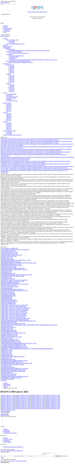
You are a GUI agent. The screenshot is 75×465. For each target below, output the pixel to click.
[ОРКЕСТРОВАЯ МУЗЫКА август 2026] (11, 255)
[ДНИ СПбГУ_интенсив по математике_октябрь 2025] (14, 309)
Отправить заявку (5, 462)
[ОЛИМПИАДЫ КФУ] (6, 298)
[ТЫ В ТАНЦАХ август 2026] (8, 266)
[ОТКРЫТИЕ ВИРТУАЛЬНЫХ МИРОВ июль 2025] (14, 360)
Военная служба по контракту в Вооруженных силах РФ (15, 159)
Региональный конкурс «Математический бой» (18, 61)
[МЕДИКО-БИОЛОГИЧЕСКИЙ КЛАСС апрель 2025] (14, 368)
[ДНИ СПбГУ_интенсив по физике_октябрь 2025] (13, 306)
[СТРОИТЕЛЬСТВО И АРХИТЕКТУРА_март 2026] (14, 290)
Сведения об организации (10, 433)
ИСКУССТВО (10, 65)
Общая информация (11, 94)
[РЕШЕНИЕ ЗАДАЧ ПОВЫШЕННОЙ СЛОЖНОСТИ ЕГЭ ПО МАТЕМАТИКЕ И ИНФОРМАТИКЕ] (27, 348)
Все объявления (4, 171)
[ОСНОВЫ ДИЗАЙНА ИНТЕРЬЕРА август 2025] (13, 346)
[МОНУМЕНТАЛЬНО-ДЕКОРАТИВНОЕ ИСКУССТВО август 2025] (18, 343)
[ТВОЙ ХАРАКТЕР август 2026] (9, 252)
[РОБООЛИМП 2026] (6, 297)
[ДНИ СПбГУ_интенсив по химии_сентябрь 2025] (13, 311)
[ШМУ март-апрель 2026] (7, 291)
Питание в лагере (8, 439)
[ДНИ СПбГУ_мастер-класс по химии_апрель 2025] (14, 315)
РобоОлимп (12, 58)
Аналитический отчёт (11, 100)
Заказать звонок (4, 413)
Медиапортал (7, 31)
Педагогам (12, 42)
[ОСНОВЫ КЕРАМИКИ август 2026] (10, 261)
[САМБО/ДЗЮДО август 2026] (9, 256)
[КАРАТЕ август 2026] (6, 257)
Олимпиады (9, 54)
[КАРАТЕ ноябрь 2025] (7, 328)
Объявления (7, 430)
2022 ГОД (11, 71)
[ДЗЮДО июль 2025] (6, 352)
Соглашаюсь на (14, 460)
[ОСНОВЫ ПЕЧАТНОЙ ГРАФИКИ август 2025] (13, 344)
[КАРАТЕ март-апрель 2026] (8, 294)
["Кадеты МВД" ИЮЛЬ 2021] (8, 251)
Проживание (7, 440)
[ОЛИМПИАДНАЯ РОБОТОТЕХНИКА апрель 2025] (14, 376)
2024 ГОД (11, 69)
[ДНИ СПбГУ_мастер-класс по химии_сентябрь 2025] (14, 310)
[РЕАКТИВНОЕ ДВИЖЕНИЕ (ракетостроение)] (13, 371)
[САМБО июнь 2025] (6, 365)
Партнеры (8, 99)
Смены (5, 429)
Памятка (6, 438)
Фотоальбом (4, 380)
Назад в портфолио (5, 411)
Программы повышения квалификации (13, 446)
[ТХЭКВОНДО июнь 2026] (8, 278)
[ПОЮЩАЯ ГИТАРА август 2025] (9, 339)
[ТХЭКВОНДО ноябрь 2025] (8, 327)
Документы (9, 95)
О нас (5, 32)
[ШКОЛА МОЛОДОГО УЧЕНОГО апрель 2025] (13, 369)
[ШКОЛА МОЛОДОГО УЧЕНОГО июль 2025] (13, 356)
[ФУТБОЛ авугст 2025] (7, 338)
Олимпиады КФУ (13, 57)
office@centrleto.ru (5, 2)
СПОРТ (8, 83)
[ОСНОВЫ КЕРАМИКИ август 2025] (10, 340)
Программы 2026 (8, 28)
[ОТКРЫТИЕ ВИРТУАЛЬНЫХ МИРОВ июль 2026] (14, 269)
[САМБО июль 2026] (6, 272)
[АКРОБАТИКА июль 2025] (8, 359)
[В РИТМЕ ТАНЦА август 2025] (9, 335)
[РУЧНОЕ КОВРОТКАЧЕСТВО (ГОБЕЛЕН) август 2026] (15, 260)
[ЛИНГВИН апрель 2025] (7, 379)
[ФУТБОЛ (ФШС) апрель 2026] (9, 285)
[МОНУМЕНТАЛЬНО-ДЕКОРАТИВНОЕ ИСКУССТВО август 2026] (18, 262)
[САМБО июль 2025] (6, 358)
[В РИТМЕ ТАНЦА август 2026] (9, 253)
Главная (5, 25)
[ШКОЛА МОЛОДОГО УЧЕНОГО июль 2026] (13, 268)
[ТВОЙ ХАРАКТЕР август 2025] (9, 334)
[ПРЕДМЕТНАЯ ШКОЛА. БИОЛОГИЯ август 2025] (14, 347)
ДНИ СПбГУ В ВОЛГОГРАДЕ (14, 51)
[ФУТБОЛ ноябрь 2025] (7, 326)
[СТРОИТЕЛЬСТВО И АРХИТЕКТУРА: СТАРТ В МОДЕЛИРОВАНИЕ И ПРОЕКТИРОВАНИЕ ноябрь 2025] (29, 325)
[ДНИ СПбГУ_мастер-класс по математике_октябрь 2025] (15, 307)
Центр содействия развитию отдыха (15, 43)
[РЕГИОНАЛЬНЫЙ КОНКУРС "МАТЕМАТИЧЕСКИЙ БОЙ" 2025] (18, 321)
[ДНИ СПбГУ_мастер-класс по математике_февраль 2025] (15, 318)
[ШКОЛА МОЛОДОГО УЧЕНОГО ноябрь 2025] (13, 323)
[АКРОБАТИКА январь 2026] (8, 299)
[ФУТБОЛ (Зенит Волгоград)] (8, 375)
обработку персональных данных (18, 460)
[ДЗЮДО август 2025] (6, 351)
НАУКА (8, 74)
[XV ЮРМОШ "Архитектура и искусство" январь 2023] (15, 249)
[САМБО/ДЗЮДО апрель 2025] (9, 373)
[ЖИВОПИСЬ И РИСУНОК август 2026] (11, 265)
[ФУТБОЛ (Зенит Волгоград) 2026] (10, 286)
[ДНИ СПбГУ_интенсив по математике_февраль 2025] (15, 319)
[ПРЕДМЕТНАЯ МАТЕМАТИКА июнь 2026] (12, 276)
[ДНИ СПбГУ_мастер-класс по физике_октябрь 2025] (14, 305)
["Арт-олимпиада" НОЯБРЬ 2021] (9, 248)
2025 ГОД (11, 67)
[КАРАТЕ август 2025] (6, 350)
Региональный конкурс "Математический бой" (21, 62)
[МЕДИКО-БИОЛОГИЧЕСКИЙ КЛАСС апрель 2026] (14, 284)
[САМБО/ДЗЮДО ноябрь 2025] (9, 322)
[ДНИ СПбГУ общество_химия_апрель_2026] (12, 281)
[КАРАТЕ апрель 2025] (7, 372)
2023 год (11, 70)
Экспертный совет (11, 98)
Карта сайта (20, 450)
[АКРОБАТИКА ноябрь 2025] (8, 330)
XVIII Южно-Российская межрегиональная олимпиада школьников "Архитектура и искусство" (33, 59)
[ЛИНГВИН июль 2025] (7, 355)
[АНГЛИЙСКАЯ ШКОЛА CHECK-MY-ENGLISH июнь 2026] (16, 274)
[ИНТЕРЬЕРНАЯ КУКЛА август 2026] (11, 264)
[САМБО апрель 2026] (6, 288)
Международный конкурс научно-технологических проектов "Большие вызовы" (29, 50)
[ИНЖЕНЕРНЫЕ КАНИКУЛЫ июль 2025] (12, 361)
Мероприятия (7, 29)
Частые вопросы (8, 441)
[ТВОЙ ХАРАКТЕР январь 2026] (9, 301)
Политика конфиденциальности (9, 450)
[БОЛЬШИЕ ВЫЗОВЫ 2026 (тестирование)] (12, 289)
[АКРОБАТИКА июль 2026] (8, 273)
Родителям (12, 41)
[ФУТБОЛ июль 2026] (6, 270)
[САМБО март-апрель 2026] (8, 293)
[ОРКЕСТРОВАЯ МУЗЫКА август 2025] (11, 336)
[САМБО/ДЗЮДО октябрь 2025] (9, 331)
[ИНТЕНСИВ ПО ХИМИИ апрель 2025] (11, 377)
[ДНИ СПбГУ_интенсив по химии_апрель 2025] (13, 317)
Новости (6, 27)
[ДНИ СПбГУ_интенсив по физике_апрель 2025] (13, 314)
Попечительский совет (12, 96)
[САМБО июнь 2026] (6, 277)
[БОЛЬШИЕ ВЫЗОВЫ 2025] (8, 303)
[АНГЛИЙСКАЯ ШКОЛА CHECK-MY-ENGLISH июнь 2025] (16, 363)
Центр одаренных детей (12, 40)
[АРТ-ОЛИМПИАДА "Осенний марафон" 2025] (13, 332)
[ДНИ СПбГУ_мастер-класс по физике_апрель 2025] (14, 313)
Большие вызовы (10, 49)
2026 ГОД (11, 66)
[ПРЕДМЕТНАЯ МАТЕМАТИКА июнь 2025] (12, 364)
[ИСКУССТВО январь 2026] (8, 302)
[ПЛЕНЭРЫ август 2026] (7, 258)
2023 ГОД (11, 79)
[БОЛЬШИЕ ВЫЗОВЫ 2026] (8, 295)
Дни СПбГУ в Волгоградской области (18, 53)
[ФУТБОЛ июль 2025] (6, 354)
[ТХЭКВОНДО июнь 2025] (8, 367)
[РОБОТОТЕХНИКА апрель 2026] (10, 282)
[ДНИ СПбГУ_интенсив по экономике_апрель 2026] (14, 280)
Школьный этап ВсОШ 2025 (16, 55)
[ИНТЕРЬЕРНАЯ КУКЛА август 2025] (11, 342)
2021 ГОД (11, 73)
